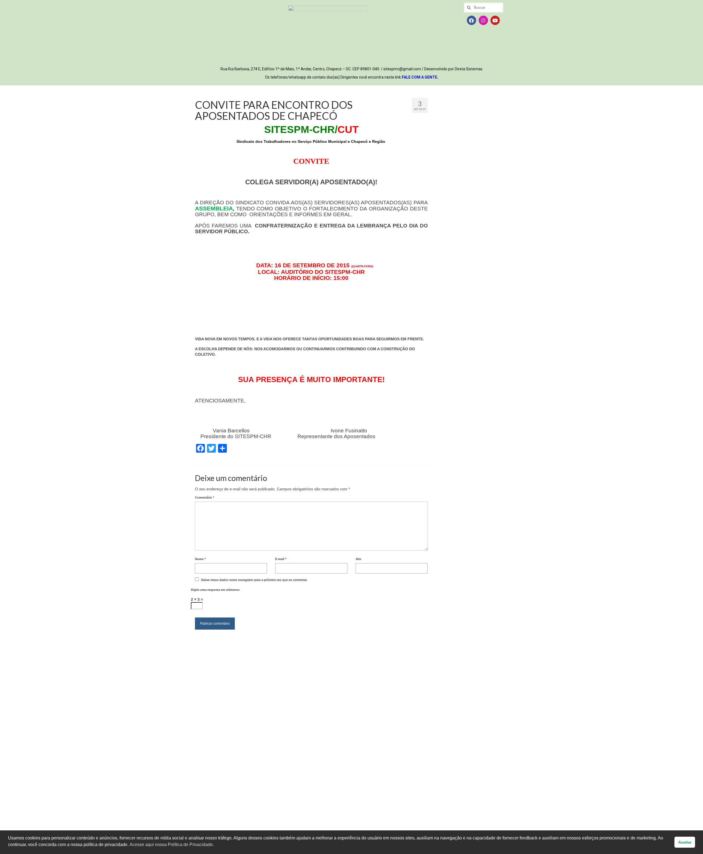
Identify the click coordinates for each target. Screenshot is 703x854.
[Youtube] (495, 20)
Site (358, 559)
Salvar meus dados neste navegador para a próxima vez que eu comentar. (254, 580)
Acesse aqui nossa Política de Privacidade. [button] (172, 844)
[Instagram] (483, 20)
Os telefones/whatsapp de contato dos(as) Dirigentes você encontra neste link (351, 77)
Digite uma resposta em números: (215, 589)
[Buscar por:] (483, 7)
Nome (200, 559)
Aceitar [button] (684, 842)
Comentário (204, 497)
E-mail (280, 559)
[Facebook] (471, 20)
